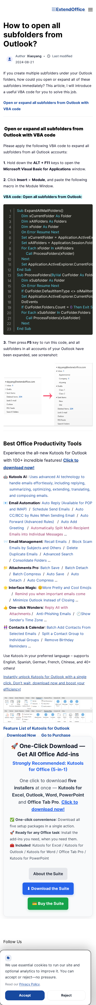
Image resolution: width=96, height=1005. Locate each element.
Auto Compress (40, 580)
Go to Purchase (56, 728)
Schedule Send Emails (51, 509)
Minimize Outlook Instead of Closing (43, 600)
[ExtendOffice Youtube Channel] (28, 947)
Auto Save (55, 574)
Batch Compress (27, 574)
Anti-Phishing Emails (53, 613)
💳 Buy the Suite (48, 897)
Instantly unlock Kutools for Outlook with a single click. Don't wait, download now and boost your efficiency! (44, 682)
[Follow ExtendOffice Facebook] (7, 947)
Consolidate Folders (30, 560)
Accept (25, 995)
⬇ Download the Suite (48, 882)
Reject (66, 995)
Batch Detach (76, 567)
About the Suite (48, 867)
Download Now (21, 728)
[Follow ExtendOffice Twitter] (18, 947)
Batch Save (49, 567)
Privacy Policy (29, 984)
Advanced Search (58, 554)
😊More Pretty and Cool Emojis (64, 587)
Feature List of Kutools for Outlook (36, 721)
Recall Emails (55, 541)
